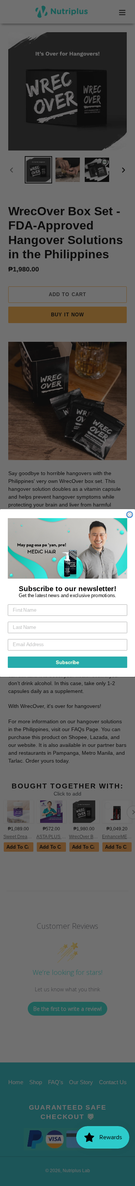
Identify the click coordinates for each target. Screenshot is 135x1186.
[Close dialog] (130, 514)
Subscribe (67, 662)
